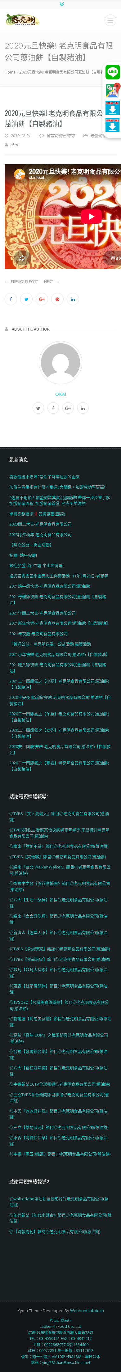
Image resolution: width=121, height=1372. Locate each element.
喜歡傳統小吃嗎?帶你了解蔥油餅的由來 (44, 476)
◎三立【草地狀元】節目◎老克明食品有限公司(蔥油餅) (58, 1127)
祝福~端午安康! (23, 555)
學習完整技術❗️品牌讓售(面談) (37, 514)
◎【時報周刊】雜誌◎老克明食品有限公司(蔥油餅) (54, 1231)
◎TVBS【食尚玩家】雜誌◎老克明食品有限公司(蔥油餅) (59, 949)
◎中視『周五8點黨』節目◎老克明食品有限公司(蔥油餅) (59, 1154)
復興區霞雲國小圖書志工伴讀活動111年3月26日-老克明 (58, 576)
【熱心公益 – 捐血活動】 (31, 544)
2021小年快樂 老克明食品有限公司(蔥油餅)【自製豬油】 (59, 654)
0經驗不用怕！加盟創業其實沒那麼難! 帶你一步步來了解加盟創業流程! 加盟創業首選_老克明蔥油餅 (59, 500)
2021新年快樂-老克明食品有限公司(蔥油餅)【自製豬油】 (59, 623)
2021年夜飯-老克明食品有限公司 (38, 633)
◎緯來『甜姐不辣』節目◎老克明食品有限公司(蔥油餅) (58, 846)
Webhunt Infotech (87, 1310)
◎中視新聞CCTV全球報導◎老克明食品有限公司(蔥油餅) (59, 1084)
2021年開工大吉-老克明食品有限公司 (42, 613)
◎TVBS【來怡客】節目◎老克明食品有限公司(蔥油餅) (57, 856)
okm (60, 394)
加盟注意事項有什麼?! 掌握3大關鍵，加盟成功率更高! (57, 487)
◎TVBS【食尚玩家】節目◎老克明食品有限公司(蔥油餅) (59, 959)
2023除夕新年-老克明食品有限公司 (40, 534)
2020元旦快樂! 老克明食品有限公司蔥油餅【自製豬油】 (57, 118)
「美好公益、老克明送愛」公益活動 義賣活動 (50, 644)
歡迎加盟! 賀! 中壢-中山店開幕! (36, 565)
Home (10, 72)
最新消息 (98, 135)
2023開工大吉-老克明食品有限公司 (40, 524)
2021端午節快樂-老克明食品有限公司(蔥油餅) (49, 586)
